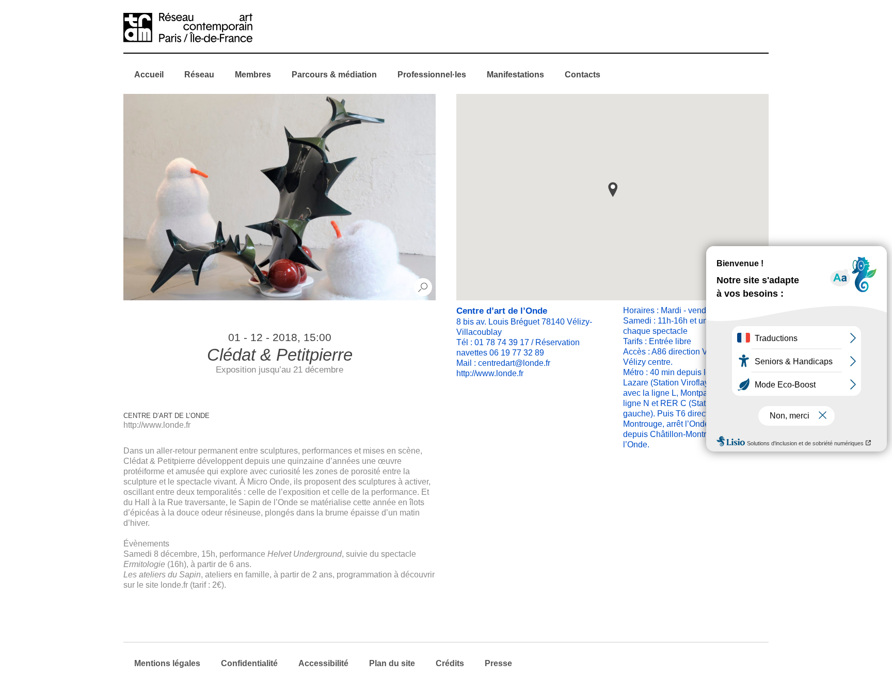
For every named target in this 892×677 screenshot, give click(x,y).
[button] (612, 189)
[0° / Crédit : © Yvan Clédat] (279, 197)
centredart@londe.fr (514, 363)
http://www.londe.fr (156, 425)
